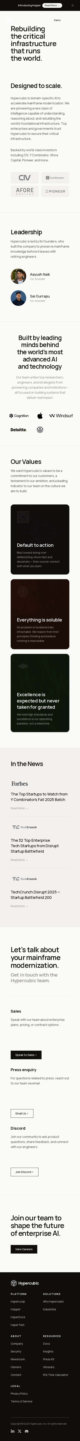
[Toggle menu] (69, 20)
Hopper (16, 1309)
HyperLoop (18, 1301)
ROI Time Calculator (55, 1375)
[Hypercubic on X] (20, 1431)
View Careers (24, 1249)
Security (16, 1351)
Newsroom (18, 1359)
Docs (46, 1343)
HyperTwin (17, 1325)
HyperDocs (18, 1317)
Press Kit (48, 1359)
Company (17, 1343)
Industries (49, 1309)
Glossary (48, 1367)
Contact (16, 1375)
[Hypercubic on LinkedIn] (13, 1431)
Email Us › (22, 1113)
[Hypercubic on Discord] (27, 1431)
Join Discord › (25, 1172)
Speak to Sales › (26, 1055)
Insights (48, 1351)
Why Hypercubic (53, 1301)
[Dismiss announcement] (72, 5)
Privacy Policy (19, 1393)
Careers (16, 1367)
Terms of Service (21, 1401)
